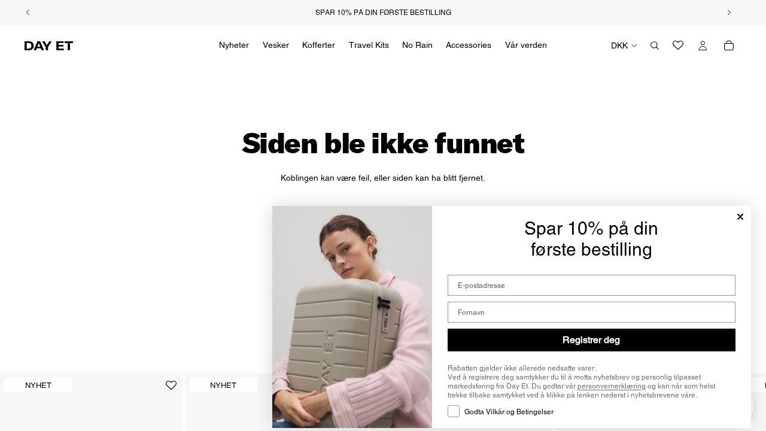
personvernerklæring (611, 386)
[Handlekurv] (729, 45)
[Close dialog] (740, 217)
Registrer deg (591, 339)
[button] (171, 390)
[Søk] (655, 45)
